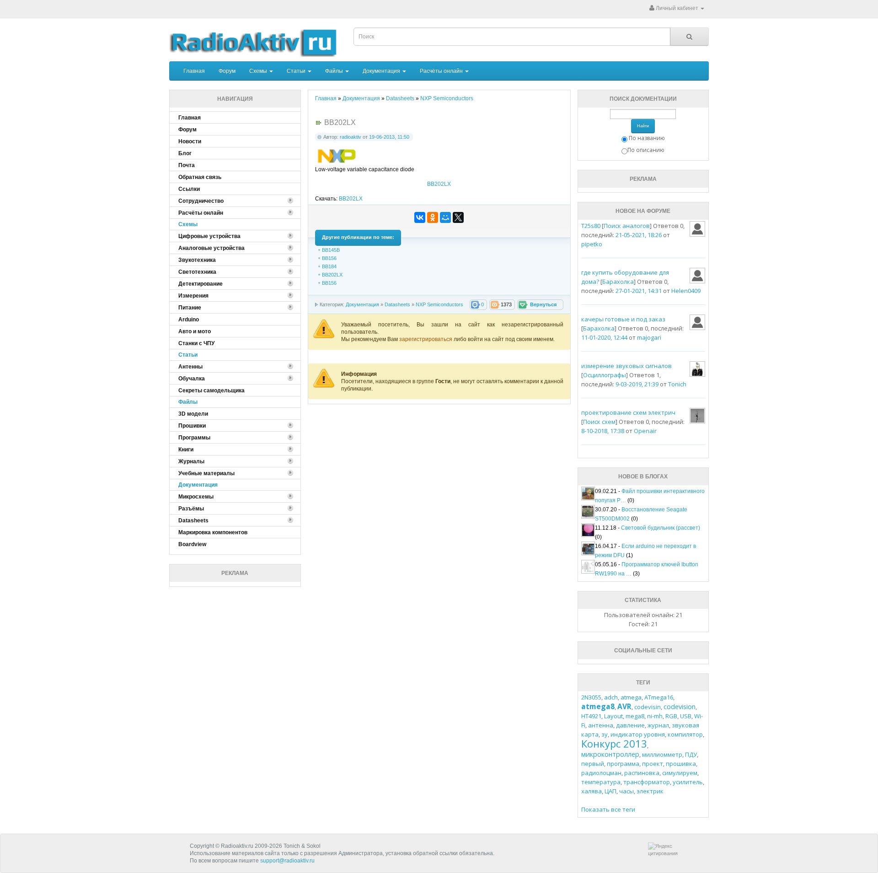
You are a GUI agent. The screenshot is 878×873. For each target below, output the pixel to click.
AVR (624, 706)
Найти (643, 126)
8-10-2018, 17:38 (602, 431)
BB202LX (439, 184)
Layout (613, 716)
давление (630, 725)
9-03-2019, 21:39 (637, 384)
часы (626, 791)
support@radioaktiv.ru (287, 860)
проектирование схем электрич (628, 412)
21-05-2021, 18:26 (639, 235)
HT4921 (591, 716)
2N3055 (591, 697)
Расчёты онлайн (442, 71)
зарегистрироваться (426, 339)
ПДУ (691, 754)
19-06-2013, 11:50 (389, 137)
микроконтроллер (610, 754)
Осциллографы (604, 375)
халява (591, 791)
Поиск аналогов (627, 226)
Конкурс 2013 (614, 743)
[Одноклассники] (432, 217)
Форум (227, 71)
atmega (631, 697)
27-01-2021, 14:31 (639, 291)
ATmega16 (658, 697)
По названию (647, 138)
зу (604, 734)
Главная (194, 71)
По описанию (645, 150)
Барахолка (618, 281)
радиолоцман (601, 773)
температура (601, 782)
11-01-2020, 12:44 (604, 337)
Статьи (297, 71)
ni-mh (655, 716)
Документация (382, 71)
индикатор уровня (637, 734)
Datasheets (397, 304)
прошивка (681, 763)
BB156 (329, 258)
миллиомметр (662, 754)
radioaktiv (350, 137)
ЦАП (610, 791)
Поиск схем (599, 422)
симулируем (679, 773)
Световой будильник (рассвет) (660, 528)
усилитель (688, 782)
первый (592, 763)
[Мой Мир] (445, 217)
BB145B (331, 250)
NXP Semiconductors (439, 304)
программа (623, 763)
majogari (649, 337)
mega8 (635, 716)
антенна (600, 725)
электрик (650, 791)
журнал (658, 725)
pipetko (591, 244)
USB (685, 716)
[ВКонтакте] (419, 217)
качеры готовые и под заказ (623, 319)
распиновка (641, 773)
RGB (671, 716)
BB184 (329, 266)
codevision (680, 706)
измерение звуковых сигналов (626, 366)
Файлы (334, 71)
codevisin (647, 707)
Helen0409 (686, 291)
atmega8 (598, 706)
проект (652, 763)
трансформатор (646, 782)
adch (611, 697)
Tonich (677, 384)
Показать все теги (608, 809)
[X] (458, 217)
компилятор (685, 734)
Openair (645, 431)
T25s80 (590, 226)
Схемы (258, 71)
